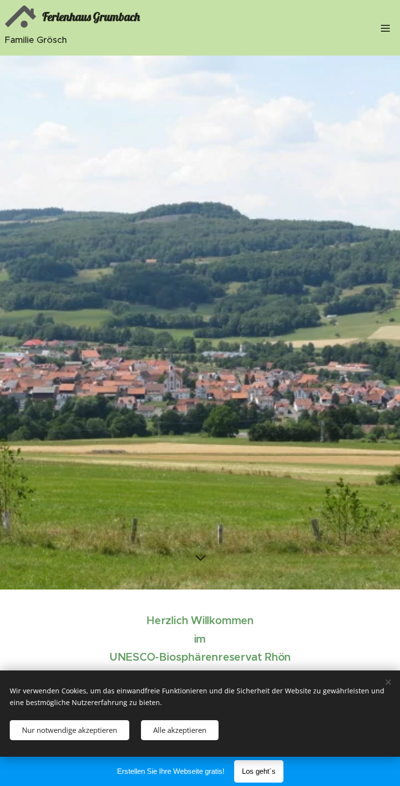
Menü (385, 28)
